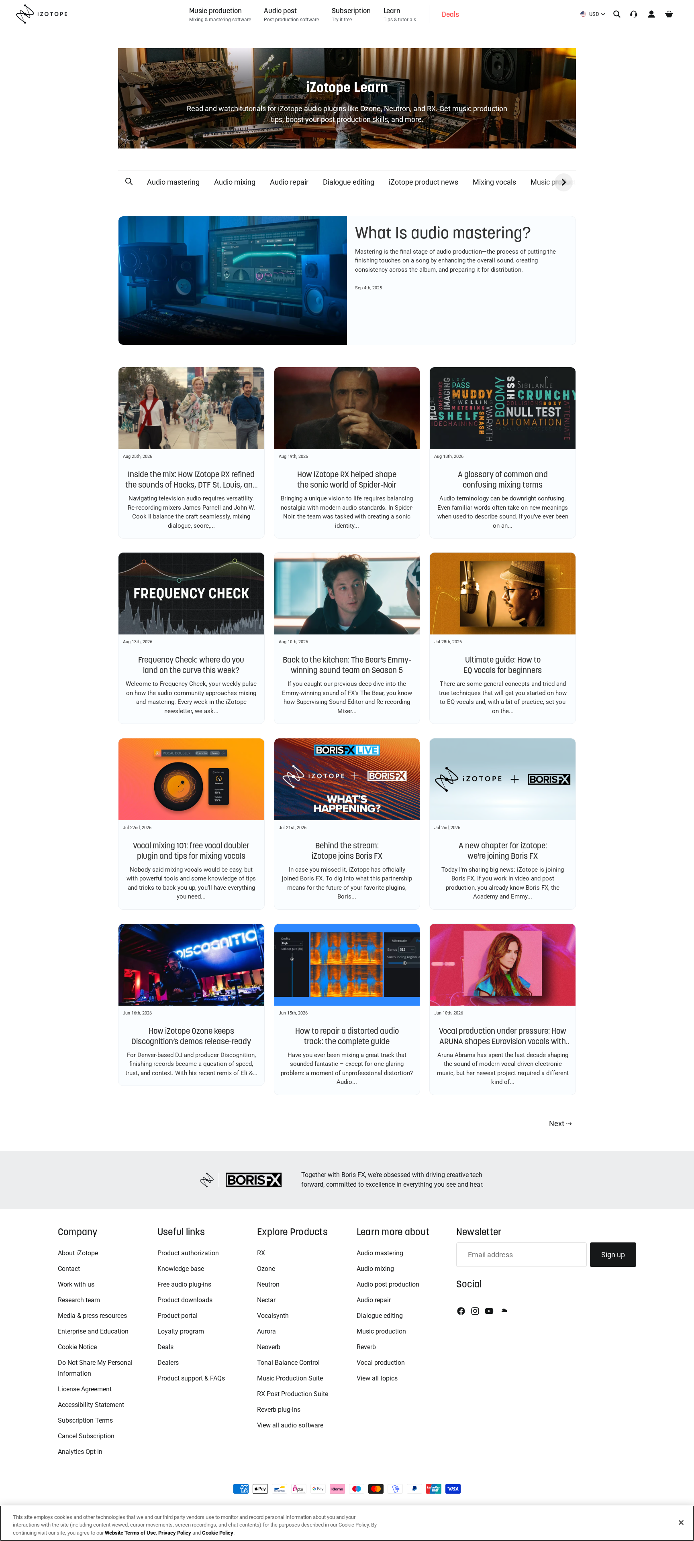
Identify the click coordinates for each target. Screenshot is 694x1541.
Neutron (268, 1284)
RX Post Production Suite (292, 1394)
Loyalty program (180, 1331)
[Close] (681, 1522)
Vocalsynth (273, 1315)
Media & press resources (92, 1315)
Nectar (266, 1300)
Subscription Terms (85, 1420)
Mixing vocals (494, 182)
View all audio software (290, 1425)
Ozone (266, 1269)
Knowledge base (180, 1269)
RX (261, 1253)
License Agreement (85, 1389)
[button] (129, 181)
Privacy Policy (174, 1533)
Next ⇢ (560, 1123)
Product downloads (184, 1300)
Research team (79, 1300)
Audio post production (388, 1284)
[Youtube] (489, 1311)
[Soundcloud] (503, 1311)
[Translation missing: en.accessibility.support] (634, 14)
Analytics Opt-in (80, 1452)
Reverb (366, 1347)
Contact (69, 1269)
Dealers (168, 1362)
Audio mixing (234, 182)
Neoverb (268, 1347)
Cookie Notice (77, 1347)
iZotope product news (423, 182)
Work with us (76, 1284)
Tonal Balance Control (288, 1362)
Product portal (177, 1315)
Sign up (613, 1254)
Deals (165, 1347)
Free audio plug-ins (184, 1284)
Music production (381, 1331)
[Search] (617, 14)
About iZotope (78, 1253)
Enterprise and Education (93, 1331)
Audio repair (289, 182)
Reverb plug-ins (278, 1409)
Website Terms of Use (130, 1533)
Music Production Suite (290, 1378)
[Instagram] (475, 1311)
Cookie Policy (217, 1533)
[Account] (651, 14)
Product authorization (188, 1253)
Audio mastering (173, 182)
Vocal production (381, 1362)
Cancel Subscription (86, 1436)
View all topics (377, 1378)
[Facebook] (461, 1311)
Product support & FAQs (191, 1378)
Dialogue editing (348, 182)
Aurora (266, 1331)
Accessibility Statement (91, 1405)
